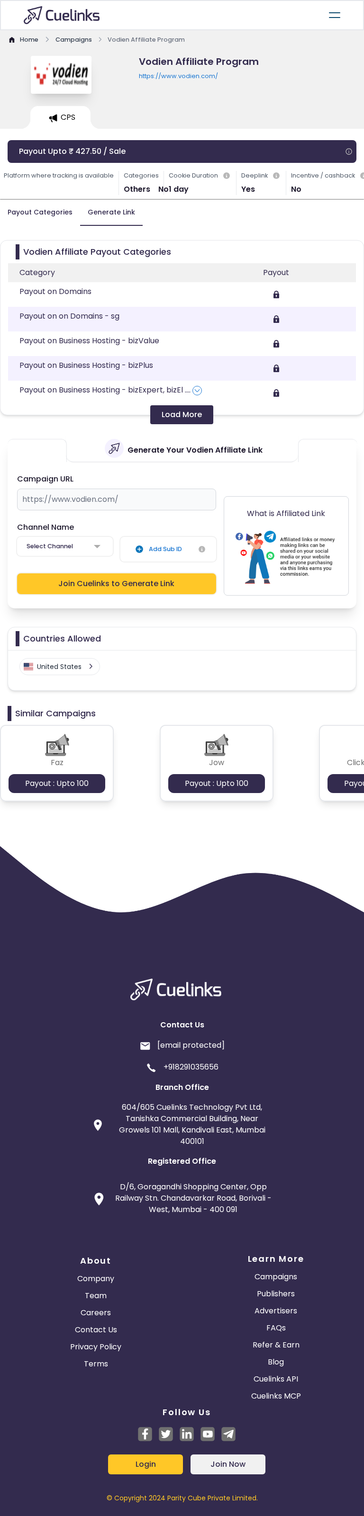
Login (146, 1464)
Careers (96, 1312)
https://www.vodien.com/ (178, 76)
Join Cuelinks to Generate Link (116, 583)
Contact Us (96, 1329)
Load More (182, 414)
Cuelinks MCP (276, 1396)
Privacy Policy (95, 1346)
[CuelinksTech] (228, 1434)
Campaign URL (45, 478)
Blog (276, 1361)
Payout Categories (40, 212)
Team (96, 1295)
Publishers (276, 1293)
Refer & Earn (276, 1344)
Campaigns (276, 1276)
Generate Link (111, 212)
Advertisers (276, 1310)
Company (95, 1278)
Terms (96, 1363)
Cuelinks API (276, 1378)
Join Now (228, 1464)
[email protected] (191, 1045)
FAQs (276, 1327)
